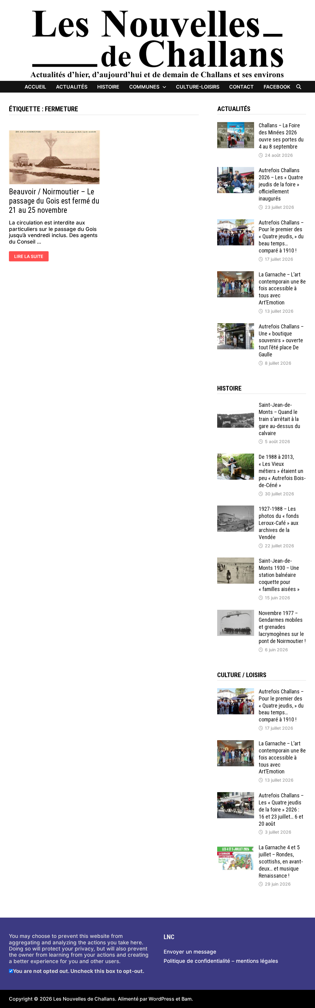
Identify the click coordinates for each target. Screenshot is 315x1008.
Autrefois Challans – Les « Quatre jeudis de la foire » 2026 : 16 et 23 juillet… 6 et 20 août (281, 809)
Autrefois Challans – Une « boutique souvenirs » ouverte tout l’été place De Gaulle (281, 340)
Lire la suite (29, 256)
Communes (144, 87)
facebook (277, 87)
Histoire (108, 87)
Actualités (71, 87)
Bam (186, 999)
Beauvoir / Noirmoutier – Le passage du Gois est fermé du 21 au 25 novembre (54, 201)
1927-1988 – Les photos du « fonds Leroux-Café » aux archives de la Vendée (279, 523)
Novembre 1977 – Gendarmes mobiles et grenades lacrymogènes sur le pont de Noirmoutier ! (282, 627)
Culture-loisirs (197, 87)
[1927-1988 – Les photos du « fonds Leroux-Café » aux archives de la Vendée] (235, 509)
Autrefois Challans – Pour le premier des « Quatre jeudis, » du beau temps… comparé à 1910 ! (281, 236)
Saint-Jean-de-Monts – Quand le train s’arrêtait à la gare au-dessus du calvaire (279, 419)
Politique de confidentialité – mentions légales (221, 961)
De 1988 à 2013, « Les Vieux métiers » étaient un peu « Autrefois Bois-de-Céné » (282, 471)
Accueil (35, 87)
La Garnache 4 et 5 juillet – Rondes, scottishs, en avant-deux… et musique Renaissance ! (281, 861)
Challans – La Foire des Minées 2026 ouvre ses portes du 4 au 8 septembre (281, 136)
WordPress (161, 999)
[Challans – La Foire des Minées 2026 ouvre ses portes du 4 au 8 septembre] (235, 125)
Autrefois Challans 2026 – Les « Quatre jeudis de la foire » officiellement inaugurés (281, 184)
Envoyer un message (190, 952)
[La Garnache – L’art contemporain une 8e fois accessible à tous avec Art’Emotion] (235, 274)
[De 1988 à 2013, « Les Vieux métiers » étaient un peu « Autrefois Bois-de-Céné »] (235, 457)
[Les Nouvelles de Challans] (157, 44)
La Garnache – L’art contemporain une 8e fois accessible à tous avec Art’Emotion (282, 288)
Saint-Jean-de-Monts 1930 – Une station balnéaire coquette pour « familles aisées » (279, 575)
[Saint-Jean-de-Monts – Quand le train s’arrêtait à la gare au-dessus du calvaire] (235, 405)
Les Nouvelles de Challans (84, 999)
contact (241, 87)
